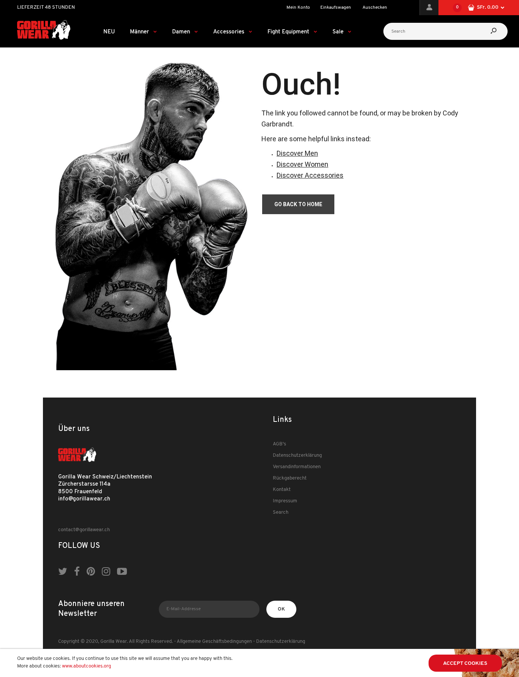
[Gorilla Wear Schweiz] (43, 38)
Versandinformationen (297, 466)
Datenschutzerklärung (297, 455)
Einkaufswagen (335, 7)
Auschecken (374, 7)
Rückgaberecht (290, 478)
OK (281, 609)
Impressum (285, 501)
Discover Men (297, 153)
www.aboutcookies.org (86, 666)
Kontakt (282, 489)
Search (280, 512)
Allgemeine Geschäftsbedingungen (214, 641)
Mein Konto (298, 7)
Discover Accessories (310, 175)
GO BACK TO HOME (298, 204)
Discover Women (302, 164)
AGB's (279, 444)
